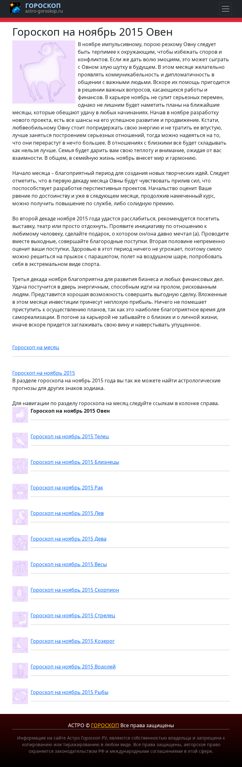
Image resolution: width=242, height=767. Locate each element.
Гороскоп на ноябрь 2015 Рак (67, 487)
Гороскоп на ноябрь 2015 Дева (69, 538)
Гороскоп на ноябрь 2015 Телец (70, 436)
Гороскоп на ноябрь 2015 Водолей (73, 666)
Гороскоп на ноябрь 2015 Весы (69, 564)
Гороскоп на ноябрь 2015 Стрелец (73, 615)
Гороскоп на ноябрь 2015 (43, 372)
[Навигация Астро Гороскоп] (225, 9)
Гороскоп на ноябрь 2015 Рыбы (69, 692)
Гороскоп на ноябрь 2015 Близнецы (75, 461)
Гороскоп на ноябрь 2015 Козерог (73, 641)
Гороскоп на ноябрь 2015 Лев (67, 513)
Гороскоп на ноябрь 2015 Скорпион (75, 589)
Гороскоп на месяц (35, 347)
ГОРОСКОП (105, 725)
